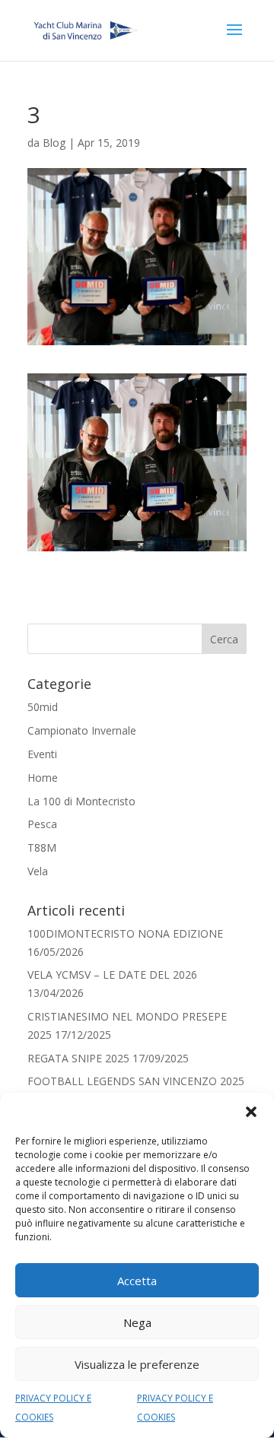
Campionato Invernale (81, 730)
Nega (137, 1322)
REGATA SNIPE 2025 (78, 1058)
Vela (37, 871)
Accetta (137, 1280)
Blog (54, 142)
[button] (251, 1111)
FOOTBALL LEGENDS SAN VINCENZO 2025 (135, 1081)
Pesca (42, 824)
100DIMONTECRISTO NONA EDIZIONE (125, 933)
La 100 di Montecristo (81, 801)
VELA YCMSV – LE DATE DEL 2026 (112, 974)
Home (42, 777)
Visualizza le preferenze (137, 1364)
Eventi (42, 754)
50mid (42, 707)
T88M (41, 847)
